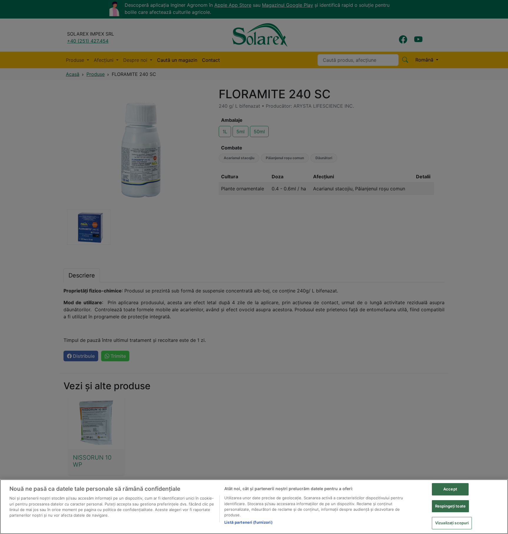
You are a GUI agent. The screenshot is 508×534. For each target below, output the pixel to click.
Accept (450, 489)
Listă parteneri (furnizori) (248, 522)
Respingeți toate (450, 506)
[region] (254, 506)
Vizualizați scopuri (452, 522)
